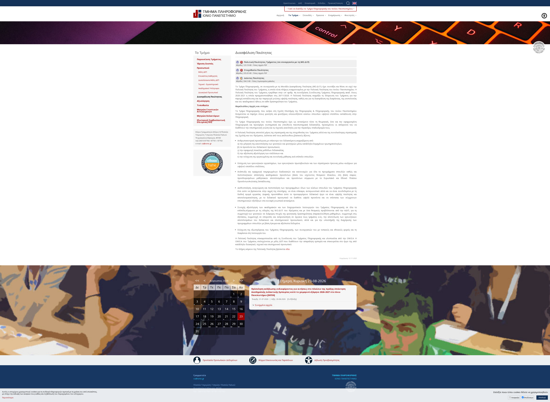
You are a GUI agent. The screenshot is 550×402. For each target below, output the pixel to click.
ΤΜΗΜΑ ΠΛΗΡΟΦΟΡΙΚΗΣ (344, 375)
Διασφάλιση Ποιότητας (209, 96)
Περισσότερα (7, 398)
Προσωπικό (203, 68)
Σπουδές (307, 15)
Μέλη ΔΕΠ (202, 72)
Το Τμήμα (293, 15)
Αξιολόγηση (203, 101)
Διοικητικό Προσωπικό (208, 92)
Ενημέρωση (334, 15)
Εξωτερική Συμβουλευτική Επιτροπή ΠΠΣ (211, 121)
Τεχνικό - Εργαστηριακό (208, 84)
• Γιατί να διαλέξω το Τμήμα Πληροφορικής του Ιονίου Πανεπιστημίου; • (320, 8)
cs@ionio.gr (207, 143)
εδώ (288, 249)
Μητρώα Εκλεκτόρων (208, 115)
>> (241, 280)
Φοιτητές (349, 15)
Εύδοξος (321, 3)
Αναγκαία (515, 397)
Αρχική (280, 15)
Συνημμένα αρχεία (263, 305)
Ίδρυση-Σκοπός (205, 63)
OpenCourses (289, 3)
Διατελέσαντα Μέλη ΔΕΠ (208, 80)
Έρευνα (320, 15)
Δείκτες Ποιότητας (253, 78)
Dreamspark (310, 3)
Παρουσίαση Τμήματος (209, 59)
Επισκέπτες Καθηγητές (207, 76)
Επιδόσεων (528, 397)
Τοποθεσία (203, 105)
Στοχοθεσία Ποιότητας (256, 70)
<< (197, 280)
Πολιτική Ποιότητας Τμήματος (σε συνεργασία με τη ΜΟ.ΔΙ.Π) (276, 62)
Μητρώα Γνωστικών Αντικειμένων (207, 110)
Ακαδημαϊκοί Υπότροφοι (208, 88)
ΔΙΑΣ (300, 3)
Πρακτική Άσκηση (335, 3)
